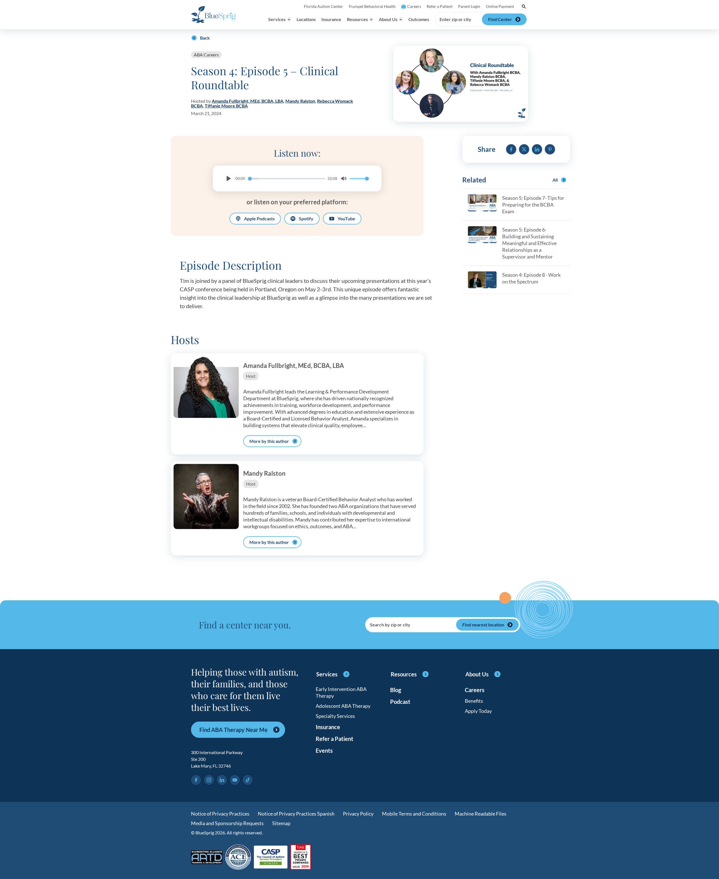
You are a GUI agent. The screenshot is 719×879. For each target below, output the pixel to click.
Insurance (331, 19)
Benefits (474, 701)
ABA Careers (206, 54)
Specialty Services (335, 716)
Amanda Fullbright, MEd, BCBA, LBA (247, 101)
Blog (395, 689)
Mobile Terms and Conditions (414, 814)
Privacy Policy (358, 814)
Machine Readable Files (480, 814)
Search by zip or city (390, 624)
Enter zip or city (455, 19)
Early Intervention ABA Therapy (341, 692)
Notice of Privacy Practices (220, 814)
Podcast (400, 701)
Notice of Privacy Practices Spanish (296, 814)
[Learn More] (300, 857)
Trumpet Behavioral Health (372, 6)
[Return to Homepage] (213, 14)
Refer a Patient (439, 6)
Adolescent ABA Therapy (343, 706)
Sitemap (281, 823)
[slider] (287, 178)
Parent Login (469, 6)
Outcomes (418, 19)
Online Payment (500, 6)
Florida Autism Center (323, 6)
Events (324, 750)
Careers (414, 6)
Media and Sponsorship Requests (227, 823)
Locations (306, 19)
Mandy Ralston (300, 101)
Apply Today (478, 711)
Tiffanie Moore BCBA (226, 105)
